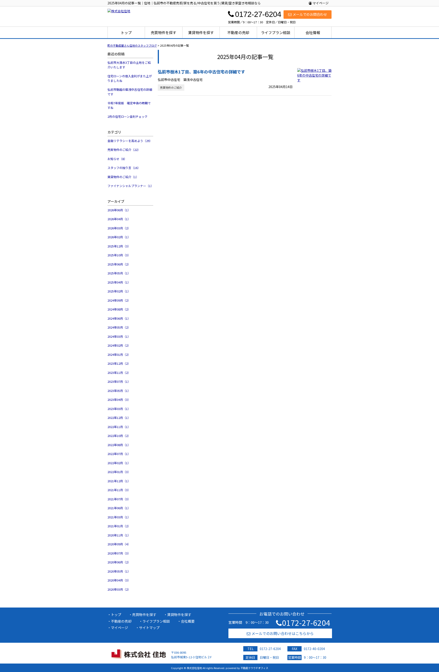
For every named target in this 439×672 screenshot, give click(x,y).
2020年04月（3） (119, 580)
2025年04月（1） (119, 282)
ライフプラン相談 (275, 32)
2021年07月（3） (119, 499)
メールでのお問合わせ (310, 14)
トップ (126, 32)
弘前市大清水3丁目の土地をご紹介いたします (129, 64)
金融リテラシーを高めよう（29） (129, 141)
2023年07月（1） (119, 381)
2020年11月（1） (119, 535)
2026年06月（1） (119, 210)
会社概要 (188, 621)
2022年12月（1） (119, 417)
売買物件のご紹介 (171, 87)
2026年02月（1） (119, 237)
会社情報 (312, 32)
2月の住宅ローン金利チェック (127, 116)
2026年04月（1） (119, 219)
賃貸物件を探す (201, 32)
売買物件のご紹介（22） (123, 149)
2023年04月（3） (119, 399)
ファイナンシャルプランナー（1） (130, 186)
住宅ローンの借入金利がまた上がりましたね (129, 78)
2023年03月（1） (119, 409)
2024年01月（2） (119, 354)
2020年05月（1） (119, 571)
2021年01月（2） (119, 526)
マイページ (320, 3)
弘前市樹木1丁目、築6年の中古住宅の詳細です (201, 72)
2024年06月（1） (119, 318)
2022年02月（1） (119, 463)
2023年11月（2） (119, 372)
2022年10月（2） (119, 436)
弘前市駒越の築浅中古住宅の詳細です (129, 91)
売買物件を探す (163, 32)
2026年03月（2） (119, 228)
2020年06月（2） (119, 562)
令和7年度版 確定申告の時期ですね (129, 105)
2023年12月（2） (119, 363)
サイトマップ (149, 627)
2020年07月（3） (119, 553)
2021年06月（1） (119, 508)
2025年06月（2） (119, 264)
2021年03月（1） (119, 517)
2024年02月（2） (119, 345)
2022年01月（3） (119, 472)
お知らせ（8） (117, 159)
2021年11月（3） (119, 490)
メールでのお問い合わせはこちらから (283, 633)
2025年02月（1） (119, 291)
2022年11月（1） (119, 427)
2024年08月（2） (119, 309)
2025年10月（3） (119, 255)
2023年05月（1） (119, 390)
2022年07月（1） (119, 454)
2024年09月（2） (119, 300)
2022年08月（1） (119, 445)
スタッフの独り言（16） (123, 168)
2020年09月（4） (119, 544)
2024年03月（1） (119, 336)
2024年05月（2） (119, 327)
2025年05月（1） (119, 273)
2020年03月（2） (119, 589)
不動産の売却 (238, 32)
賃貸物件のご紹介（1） (123, 177)
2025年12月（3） (119, 246)
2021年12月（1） (119, 481)
